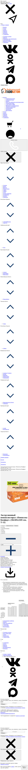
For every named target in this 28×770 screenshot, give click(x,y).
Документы (5, 42)
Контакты (5, 33)
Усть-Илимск (6, 194)
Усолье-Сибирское (7, 193)
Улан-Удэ (5, 222)
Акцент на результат (20, 715)
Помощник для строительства (9, 38)
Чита (4, 247)
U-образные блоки (10, 99)
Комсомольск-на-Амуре (8, 402)
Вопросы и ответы (7, 41)
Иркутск (5, 187)
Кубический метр (9, 525)
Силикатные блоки (10, 103)
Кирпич (7, 101)
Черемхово (5, 197)
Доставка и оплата (7, 36)
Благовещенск (6, 455)
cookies (12, 766)
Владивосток (6, 429)
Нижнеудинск (6, 188)
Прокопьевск (6, 377)
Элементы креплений (10, 106)
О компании (6, 34)
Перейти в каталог (5, 764)
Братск (4, 186)
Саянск (4, 190)
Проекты (5, 30)
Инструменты (9, 110)
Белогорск (5, 454)
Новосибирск (6, 299)
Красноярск (5, 273)
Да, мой (10, 3)
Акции (4, 29)
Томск (4, 323)
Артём (4, 428)
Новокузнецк (6, 376)
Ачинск (5, 272)
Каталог (5, 27)
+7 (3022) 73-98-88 (5, 25)
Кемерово (5, 375)
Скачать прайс (6, 637)
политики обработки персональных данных (15, 707)
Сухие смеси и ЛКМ (10, 104)
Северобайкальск (7, 221)
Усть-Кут (5, 195)
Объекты (5, 31)
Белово (4, 374)
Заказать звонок (4, 85)
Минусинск (5, 274)
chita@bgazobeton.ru (7, 655)
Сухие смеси (6, 625)
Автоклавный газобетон (8, 620)
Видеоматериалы (7, 647)
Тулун (4, 192)
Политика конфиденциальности (8, 713)
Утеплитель (8, 109)
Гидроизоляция (9, 108)
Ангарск (5, 185)
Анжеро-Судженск (7, 373)
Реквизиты (3, 712)
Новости (5, 37)
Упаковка (16, 525)
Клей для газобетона (7, 623)
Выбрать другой (4, 3)
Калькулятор (6, 635)
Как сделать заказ (7, 633)
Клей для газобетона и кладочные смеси (15, 102)
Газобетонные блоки (10, 98)
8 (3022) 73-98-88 (7, 654)
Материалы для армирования (12, 105)
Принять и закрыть (24, 767)
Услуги (4, 28)
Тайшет (5, 191)
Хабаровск (5, 403)
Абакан (4, 348)
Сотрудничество (6, 40)
